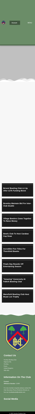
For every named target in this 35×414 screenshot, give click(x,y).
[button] (15, 23)
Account (14, 23)
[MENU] (27, 23)
